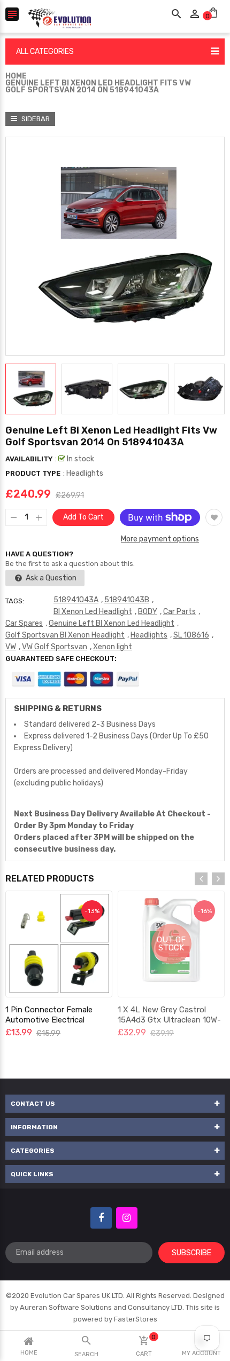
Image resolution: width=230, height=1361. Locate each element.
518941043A (75, 599)
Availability (28, 459)
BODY (147, 611)
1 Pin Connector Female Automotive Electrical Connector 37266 (49, 1020)
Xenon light (112, 646)
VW (10, 646)
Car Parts (179, 611)
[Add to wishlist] (214, 517)
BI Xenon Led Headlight (92, 611)
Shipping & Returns (58, 708)
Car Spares (24, 623)
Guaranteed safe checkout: (61, 659)
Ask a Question (50, 578)
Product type (32, 473)
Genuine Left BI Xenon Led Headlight (111, 623)
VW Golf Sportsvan (54, 646)
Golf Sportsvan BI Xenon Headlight (65, 635)
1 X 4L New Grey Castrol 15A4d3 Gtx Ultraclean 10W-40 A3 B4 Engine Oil (169, 1020)
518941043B (126, 599)
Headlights (149, 635)
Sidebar (35, 119)
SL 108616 (191, 635)
